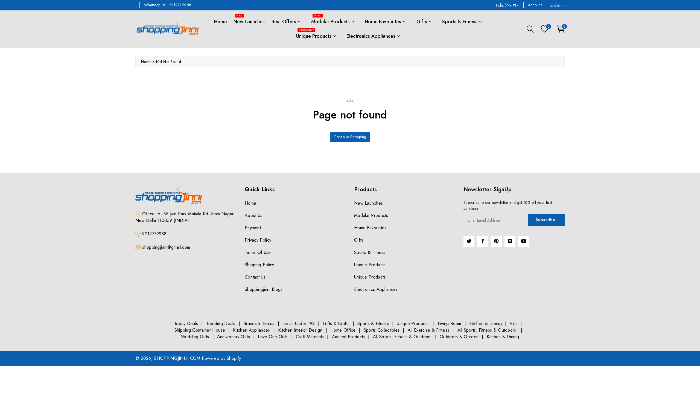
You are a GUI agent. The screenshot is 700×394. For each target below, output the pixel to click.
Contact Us (255, 277)
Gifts (422, 21)
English (556, 5)
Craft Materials (310, 337)
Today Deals (186, 323)
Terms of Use (258, 252)
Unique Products (314, 34)
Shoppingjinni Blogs (264, 289)
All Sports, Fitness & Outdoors (487, 330)
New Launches (249, 20)
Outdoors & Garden (459, 337)
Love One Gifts (273, 337)
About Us (253, 215)
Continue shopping (350, 137)
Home (220, 21)
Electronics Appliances (371, 36)
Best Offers (285, 21)
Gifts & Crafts (336, 323)
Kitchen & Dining (485, 323)
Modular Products (331, 20)
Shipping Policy (259, 265)
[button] (530, 29)
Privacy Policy (258, 240)
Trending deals (220, 323)
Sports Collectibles (382, 330)
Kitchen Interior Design (300, 330)
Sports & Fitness (460, 21)
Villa (514, 323)
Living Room (449, 323)
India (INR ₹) (506, 5)
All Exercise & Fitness (429, 330)
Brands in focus (259, 323)
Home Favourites (383, 21)
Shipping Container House (199, 330)
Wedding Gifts (195, 337)
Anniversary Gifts (233, 337)
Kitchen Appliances (251, 330)
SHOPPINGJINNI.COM (177, 358)
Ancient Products (348, 337)
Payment (253, 228)
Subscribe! (546, 219)
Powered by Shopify (221, 358)
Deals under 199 (298, 323)
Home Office (342, 330)
